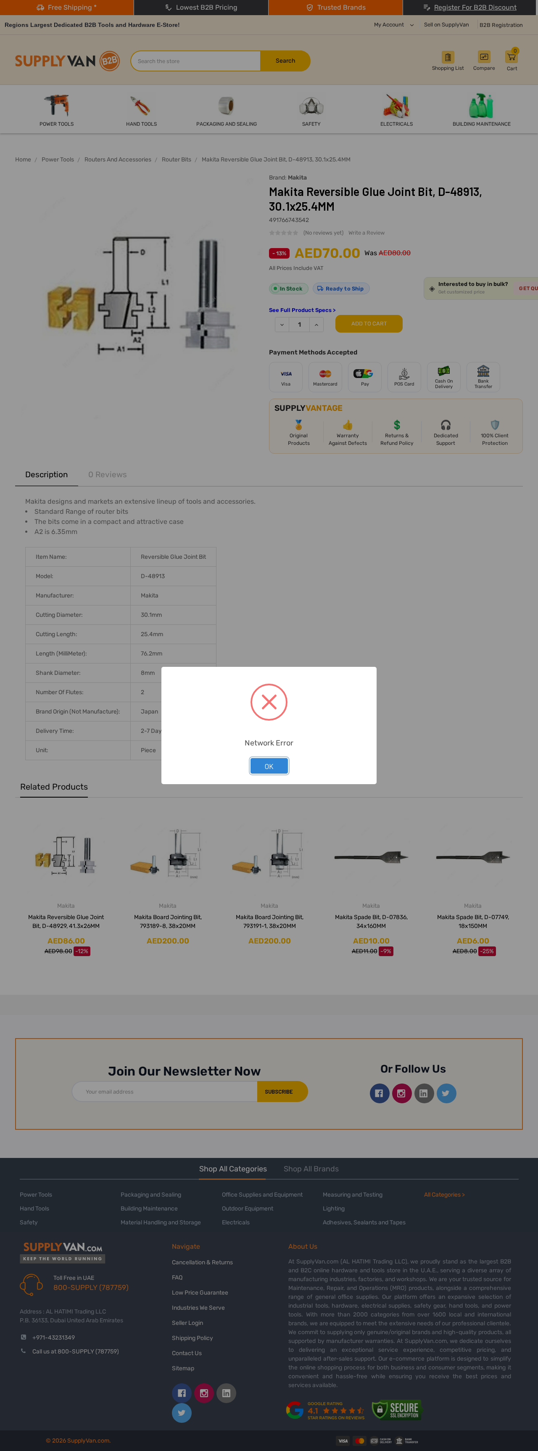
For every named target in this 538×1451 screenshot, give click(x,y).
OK (269, 766)
